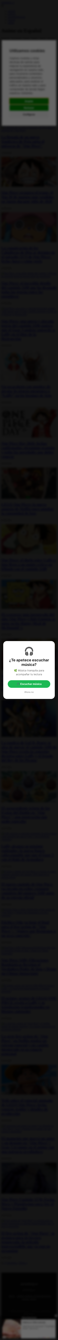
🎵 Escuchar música (29, 684)
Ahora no (29, 692)
